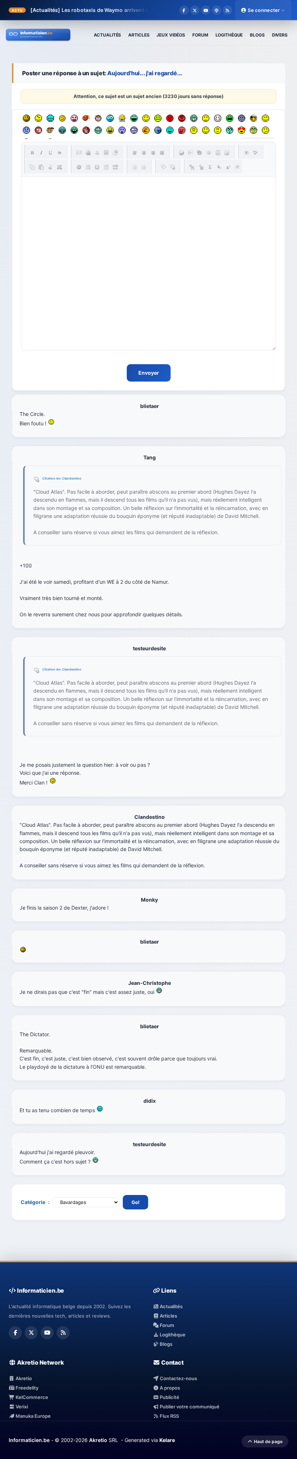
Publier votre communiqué (189, 1406)
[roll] (253, 130)
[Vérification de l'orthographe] (255, 153)
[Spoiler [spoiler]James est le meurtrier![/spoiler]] (172, 167)
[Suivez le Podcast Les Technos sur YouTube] (205, 10)
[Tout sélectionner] (59, 167)
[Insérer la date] (88, 167)
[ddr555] (98, 130)
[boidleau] (74, 130)
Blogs (165, 1344)
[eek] (122, 130)
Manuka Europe (32, 1416)
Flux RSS (169, 1416)
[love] (241, 130)
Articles (168, 1316)
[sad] (26, 130)
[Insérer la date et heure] (106, 167)
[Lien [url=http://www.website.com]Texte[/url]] (88, 153)
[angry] (181, 118)
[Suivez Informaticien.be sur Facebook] (184, 10)
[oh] (169, 118)
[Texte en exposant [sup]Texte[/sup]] (228, 167)
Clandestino (71, 478)
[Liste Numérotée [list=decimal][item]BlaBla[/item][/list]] (144, 167)
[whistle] (229, 130)
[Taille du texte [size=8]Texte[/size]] (237, 167)
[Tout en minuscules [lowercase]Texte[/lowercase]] (201, 167)
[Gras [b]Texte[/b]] (32, 153)
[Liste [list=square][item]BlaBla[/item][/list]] (135, 167)
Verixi (21, 1406)
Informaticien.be (29, 1440)
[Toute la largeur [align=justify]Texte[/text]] (162, 153)
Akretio (23, 1378)
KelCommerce (31, 1397)
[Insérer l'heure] (97, 167)
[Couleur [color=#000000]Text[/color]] (181, 153)
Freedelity (26, 1388)
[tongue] (158, 118)
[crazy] (38, 118)
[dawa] (110, 130)
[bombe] (86, 118)
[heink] (134, 130)
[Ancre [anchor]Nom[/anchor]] (97, 153)
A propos (169, 1388)
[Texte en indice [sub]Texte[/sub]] (219, 167)
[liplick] (205, 130)
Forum (166, 1325)
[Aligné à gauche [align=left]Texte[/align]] (135, 153)
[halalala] (158, 130)
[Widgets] (200, 153)
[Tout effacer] (79, 167)
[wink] (265, 118)
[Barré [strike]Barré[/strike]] (59, 153)
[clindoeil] (62, 118)
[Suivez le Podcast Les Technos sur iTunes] (216, 10)
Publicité (169, 1397)
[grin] (193, 118)
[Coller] (41, 167)
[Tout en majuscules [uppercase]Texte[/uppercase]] (192, 167)
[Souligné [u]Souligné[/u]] (50, 153)
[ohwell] (265, 130)
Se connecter (264, 10)
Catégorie (33, 1202)
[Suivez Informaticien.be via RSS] (227, 10)
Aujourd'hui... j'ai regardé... (144, 73)
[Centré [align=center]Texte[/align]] (144, 153)
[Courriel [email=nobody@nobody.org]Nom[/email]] (79, 153)
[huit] (146, 130)
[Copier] (32, 167)
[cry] (229, 118)
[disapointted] (205, 118)
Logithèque (172, 1334)
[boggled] (110, 118)
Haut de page (268, 1441)
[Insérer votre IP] (115, 167)
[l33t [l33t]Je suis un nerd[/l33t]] (210, 167)
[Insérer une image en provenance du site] (115, 153)
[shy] (217, 118)
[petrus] (50, 118)
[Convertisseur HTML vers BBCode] (218, 153)
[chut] (86, 130)
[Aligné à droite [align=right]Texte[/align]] (153, 153)
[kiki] (38, 130)
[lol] (169, 130)
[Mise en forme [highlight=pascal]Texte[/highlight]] (190, 153)
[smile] (146, 118)
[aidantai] (134, 118)
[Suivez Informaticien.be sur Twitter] (195, 10)
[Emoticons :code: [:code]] (209, 153)
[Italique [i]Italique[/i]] (41, 153)
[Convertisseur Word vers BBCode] (227, 153)
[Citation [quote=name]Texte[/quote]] (163, 167)
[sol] (253, 118)
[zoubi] (26, 118)
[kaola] (181, 130)
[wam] (241, 118)
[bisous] (74, 118)
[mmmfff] (193, 130)
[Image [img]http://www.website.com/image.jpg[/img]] (106, 153)
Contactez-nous (178, 1378)
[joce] (62, 130)
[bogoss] (98, 118)
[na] (217, 130)
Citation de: (52, 478)
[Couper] (50, 167)
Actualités (171, 1306)
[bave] (122, 118)
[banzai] (50, 130)
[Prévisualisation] (246, 153)
